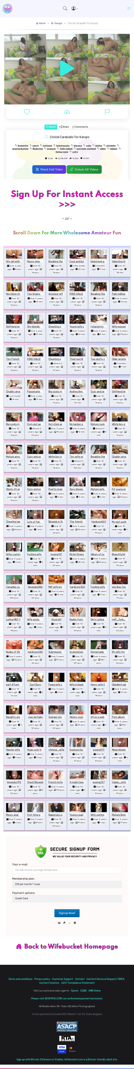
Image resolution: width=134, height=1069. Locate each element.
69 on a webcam (100, 717)
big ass (78, 145)
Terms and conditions (20, 979)
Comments (81, 126)
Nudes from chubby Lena (84, 619)
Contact (80, 979)
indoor (113, 148)
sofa (75, 152)
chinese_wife (56, 749)
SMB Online (94, 990)
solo (88, 145)
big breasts (63, 145)
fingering (38, 148)
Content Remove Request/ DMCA (105, 979)
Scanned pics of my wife (84, 652)
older (103, 148)
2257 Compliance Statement (78, 982)
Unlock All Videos (86, 169)
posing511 (98, 749)
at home (111, 145)
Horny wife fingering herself (106, 684)
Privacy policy (42, 979)
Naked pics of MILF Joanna (63, 814)
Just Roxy (35, 684)
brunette (23, 145)
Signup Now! (67, 913)
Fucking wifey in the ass (40, 554)
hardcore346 (35, 652)
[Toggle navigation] (129, 9)
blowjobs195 (14, 782)
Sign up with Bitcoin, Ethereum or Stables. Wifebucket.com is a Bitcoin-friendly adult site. (67, 1059)
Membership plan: (23, 878)
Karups (58, 23)
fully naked (66, 148)
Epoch (74, 990)
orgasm (51, 148)
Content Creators (49, 982)
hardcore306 (77, 587)
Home (42, 23)
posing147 (56, 554)
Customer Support (62, 979)
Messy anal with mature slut (22, 814)
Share (65, 126)
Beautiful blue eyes (123, 554)
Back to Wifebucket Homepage (71, 947)
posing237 (99, 782)
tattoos (47, 145)
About (52, 126)
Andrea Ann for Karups (82, 391)
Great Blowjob (35, 782)
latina (98, 145)
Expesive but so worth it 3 (84, 749)
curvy (35, 145)
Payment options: (23, 893)
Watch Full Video (51, 169)
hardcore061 (99, 521)
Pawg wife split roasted (62, 684)
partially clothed (86, 148)
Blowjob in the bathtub (61, 521)
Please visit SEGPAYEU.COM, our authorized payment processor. (67, 998)
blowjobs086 (35, 587)
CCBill (83, 990)
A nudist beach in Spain (83, 782)
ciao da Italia (35, 717)
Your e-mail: (20, 864)
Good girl (56, 619)
